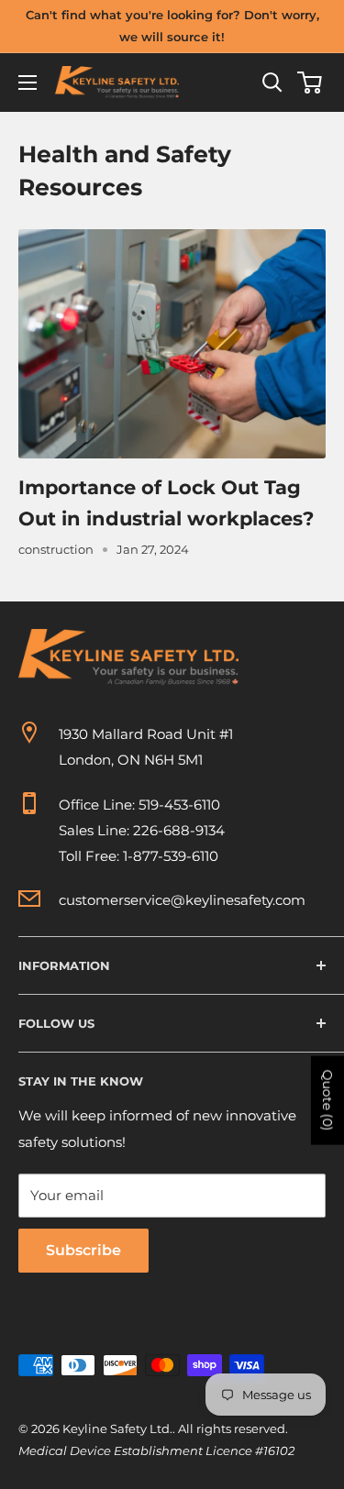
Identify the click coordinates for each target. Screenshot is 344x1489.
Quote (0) (327, 1100)
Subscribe (83, 1250)
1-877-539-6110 (170, 856)
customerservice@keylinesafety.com (182, 900)
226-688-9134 (179, 830)
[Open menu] (27, 82)
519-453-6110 (179, 804)
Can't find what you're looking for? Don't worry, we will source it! (172, 25)
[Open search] (272, 82)
